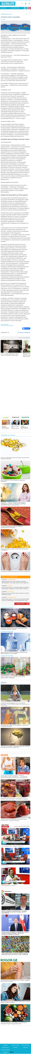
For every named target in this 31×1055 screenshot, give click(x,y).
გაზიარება (27, 328)
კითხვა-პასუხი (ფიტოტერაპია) (10, 577)
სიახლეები (3, 8)
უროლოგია (11, 591)
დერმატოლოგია (12, 597)
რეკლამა (15, 1047)
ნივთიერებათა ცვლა (6, 14)
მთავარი (5, 1045)
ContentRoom (24, 337)
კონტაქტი (25, 1047)
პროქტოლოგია (12, 579)
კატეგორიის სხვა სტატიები (8, 435)
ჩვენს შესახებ (5, 1047)
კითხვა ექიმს (16, 8)
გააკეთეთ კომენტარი (24, 332)
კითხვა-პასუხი (15, 1045)
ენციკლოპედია (25, 1045)
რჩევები (10, 585)
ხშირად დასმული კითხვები (5, 1051)
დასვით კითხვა (21, 603)
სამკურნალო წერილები (7, 607)
